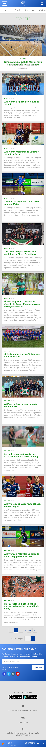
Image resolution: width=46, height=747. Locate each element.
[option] (23, 48)
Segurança (29, 10)
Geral (17, 10)
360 (29, 630)
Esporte (6, 10)
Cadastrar (38, 667)
